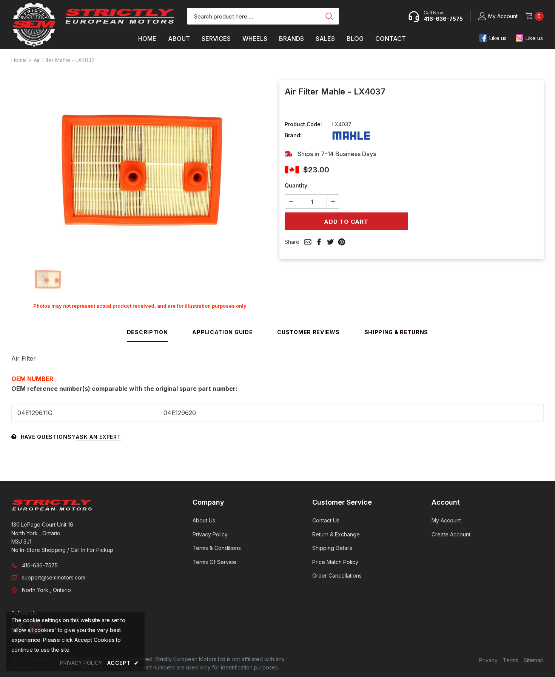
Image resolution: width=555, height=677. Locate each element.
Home (18, 60)
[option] (139, 168)
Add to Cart (346, 221)
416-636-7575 (40, 565)
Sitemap (534, 660)
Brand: (293, 135)
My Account (503, 16)
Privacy (488, 660)
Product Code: (303, 124)
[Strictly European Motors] (91, 505)
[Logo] (120, 16)
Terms (510, 660)
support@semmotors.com (53, 577)
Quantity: (297, 185)
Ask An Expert (98, 437)
